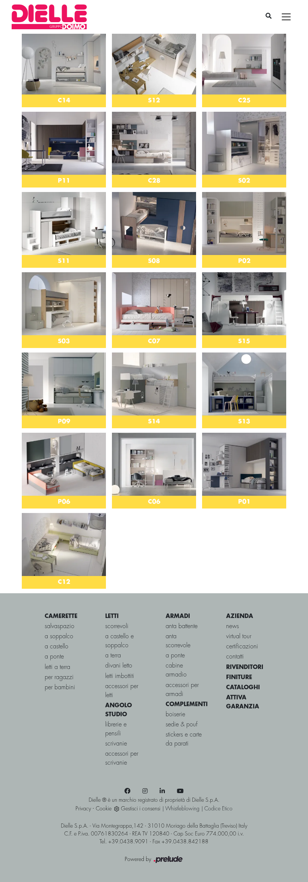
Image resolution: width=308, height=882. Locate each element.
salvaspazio (59, 626)
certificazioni (242, 647)
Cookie (104, 809)
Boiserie (175, 714)
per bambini (60, 687)
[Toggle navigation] (286, 17)
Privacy (83, 809)
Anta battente (182, 626)
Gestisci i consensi (140, 809)
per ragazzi (59, 677)
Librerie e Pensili (116, 729)
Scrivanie (116, 744)
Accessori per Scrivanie (121, 758)
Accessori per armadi (182, 690)
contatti (235, 657)
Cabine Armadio (176, 670)
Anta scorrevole (178, 641)
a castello (56, 647)
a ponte (54, 657)
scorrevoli (116, 626)
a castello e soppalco (119, 641)
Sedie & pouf (182, 725)
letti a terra (57, 667)
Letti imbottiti (119, 676)
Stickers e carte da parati (184, 739)
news (232, 626)
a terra (113, 655)
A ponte (175, 655)
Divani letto (118, 666)
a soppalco (59, 636)
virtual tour (238, 636)
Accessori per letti (121, 691)
